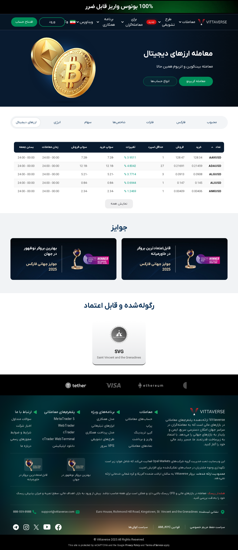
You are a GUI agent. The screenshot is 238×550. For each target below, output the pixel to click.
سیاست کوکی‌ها (138, 527)
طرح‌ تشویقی (161, 22)
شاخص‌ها (119, 122)
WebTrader (66, 426)
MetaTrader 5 (64, 419)
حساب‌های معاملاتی (138, 419)
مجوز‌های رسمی (20, 439)
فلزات (150, 122)
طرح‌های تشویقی (102, 439)
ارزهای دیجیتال (26, 122)
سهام (88, 122)
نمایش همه (119, 203)
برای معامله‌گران (134, 22)
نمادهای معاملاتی (140, 446)
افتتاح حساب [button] (24, 22)
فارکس (180, 122)
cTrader (69, 432)
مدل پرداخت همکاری (100, 432)
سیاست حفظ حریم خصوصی (207, 527)
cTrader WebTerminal (58, 439)
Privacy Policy (132, 545)
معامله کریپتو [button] (195, 81)
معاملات (188, 22)
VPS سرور (107, 446)
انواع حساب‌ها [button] (160, 81)
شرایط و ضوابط (20, 432)
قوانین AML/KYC (169, 527)
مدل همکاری (105, 419)
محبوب (212, 122)
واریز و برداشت (142, 439)
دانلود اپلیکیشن (64, 446)
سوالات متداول (21, 419)
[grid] (119, 168)
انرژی (57, 122)
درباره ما (25, 446)
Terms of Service (154, 545)
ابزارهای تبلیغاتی (102, 426)
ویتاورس (86, 22)
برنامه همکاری (109, 22)
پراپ (149, 426)
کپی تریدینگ (143, 432)
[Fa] (73, 22)
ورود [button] (52, 22)
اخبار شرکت (23, 426)
